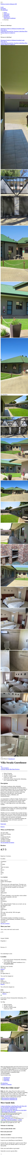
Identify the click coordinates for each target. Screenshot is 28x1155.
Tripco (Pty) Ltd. (7, 1117)
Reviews (17, 769)
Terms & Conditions (8, 1115)
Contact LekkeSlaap (6, 1106)
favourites (18, 28)
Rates (13, 769)
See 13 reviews (5, 767)
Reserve (3, 826)
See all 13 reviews (5, 923)
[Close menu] (1, 34)
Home (5, 12)
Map (11, 769)
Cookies (20, 1119)
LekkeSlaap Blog (23, 31)
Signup (2, 32)
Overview (3, 769)
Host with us (4, 30)
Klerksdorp (6, 15)
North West (6, 14)
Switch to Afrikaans (11, 28)
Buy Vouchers (15, 31)
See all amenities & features (7, 842)
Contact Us (12, 32)
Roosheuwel (7, 16)
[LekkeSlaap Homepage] (4, 10)
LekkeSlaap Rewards (6, 31)
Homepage (3, 28)
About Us (6, 32)
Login (22, 28)
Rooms (7, 769)
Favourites (3, 8)
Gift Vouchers (5, 1107)
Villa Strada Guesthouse (10, 18)
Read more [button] (3, 824)
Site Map (2, 1115)
